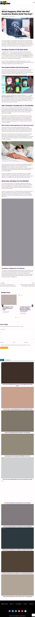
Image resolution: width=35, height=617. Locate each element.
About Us (12, 603)
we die (9, 53)
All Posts (25, 603)
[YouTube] (19, 611)
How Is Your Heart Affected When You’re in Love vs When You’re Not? (17, 479)
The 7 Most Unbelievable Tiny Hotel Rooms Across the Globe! (17, 502)
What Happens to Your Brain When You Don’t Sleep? (8, 308)
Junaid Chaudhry (5, 16)
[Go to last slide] (2, 306)
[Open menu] (34, 2)
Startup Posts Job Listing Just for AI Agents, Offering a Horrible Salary (17, 549)
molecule (28, 95)
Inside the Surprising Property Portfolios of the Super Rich (17, 432)
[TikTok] (25, 611)
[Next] (32, 306)
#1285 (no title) (4, 603)
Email (14, 342)
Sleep (3, 9)
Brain (6, 9)
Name (2, 342)
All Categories (18, 603)
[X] (13, 611)
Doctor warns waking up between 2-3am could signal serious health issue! (17, 385)
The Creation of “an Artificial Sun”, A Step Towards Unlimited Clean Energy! (8, 285)
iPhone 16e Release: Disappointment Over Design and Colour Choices (27, 285)
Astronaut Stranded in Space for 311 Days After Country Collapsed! (17, 526)
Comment (3, 329)
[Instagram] (16, 611)
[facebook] (10, 611)
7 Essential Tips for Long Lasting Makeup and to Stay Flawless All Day (17, 409)
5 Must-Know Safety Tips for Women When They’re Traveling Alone (17, 596)
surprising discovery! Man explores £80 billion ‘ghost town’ (17, 456)
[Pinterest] (22, 611)
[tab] (15, 317)
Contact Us (31, 603)
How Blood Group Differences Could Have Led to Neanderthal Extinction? (17, 573)
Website (26, 342)
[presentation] (9, 300)
